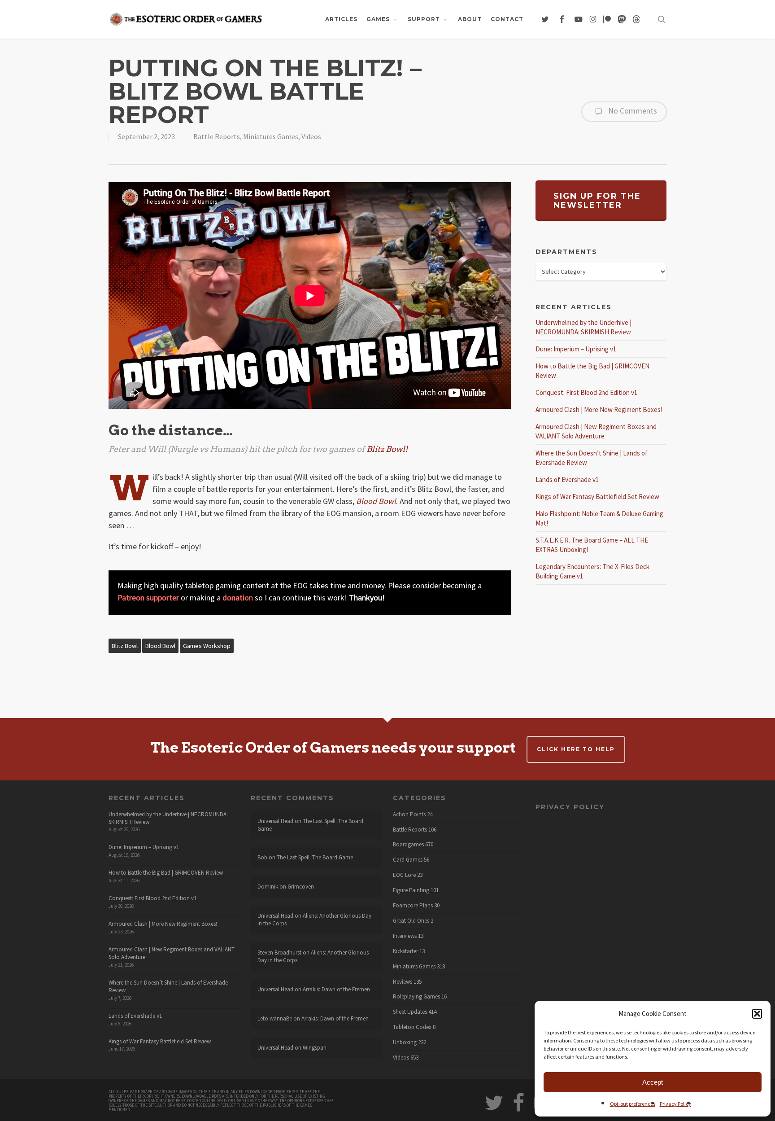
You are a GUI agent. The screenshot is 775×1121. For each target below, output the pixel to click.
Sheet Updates (410, 1012)
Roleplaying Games (416, 996)
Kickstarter (405, 951)
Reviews (402, 981)
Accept (652, 1082)
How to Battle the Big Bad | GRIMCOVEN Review (166, 872)
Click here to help (576, 749)
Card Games (407, 859)
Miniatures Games (270, 136)
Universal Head (275, 821)
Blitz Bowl (125, 646)
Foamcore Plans (413, 905)
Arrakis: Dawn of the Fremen (336, 989)
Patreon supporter (148, 597)
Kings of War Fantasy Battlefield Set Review (597, 496)
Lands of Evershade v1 (567, 479)
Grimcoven (300, 886)
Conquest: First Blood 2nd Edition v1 (586, 392)
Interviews (405, 936)
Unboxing (405, 1042)
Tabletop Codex (412, 1027)
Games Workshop (207, 646)
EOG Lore (404, 875)
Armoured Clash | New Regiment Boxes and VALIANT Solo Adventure (172, 953)
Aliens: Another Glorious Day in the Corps (314, 919)
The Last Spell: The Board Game (310, 824)
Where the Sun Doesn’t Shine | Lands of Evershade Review (168, 986)
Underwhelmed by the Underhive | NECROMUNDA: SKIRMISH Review (168, 818)
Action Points (409, 814)
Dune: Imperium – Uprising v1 (576, 349)
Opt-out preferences (632, 1103)
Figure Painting (411, 890)
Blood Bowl (160, 646)
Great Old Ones (411, 920)
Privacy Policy (675, 1103)
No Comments (631, 110)
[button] (757, 1013)
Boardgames (408, 844)
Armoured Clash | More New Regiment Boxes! (599, 409)
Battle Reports (216, 136)
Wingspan (315, 1047)
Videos (311, 136)
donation (237, 597)
